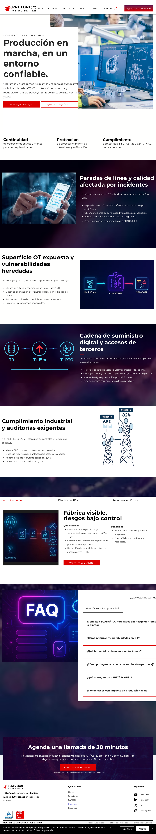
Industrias (72, 804)
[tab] (76, 500)
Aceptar (142, 828)
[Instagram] (136, 811)
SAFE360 (72, 800)
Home (71, 792)
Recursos (72, 808)
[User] (116, 8)
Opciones (127, 828)
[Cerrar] (152, 829)
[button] (69, 8)
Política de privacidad (44, 830)
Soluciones (73, 796)
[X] (136, 805)
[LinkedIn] (136, 800)
